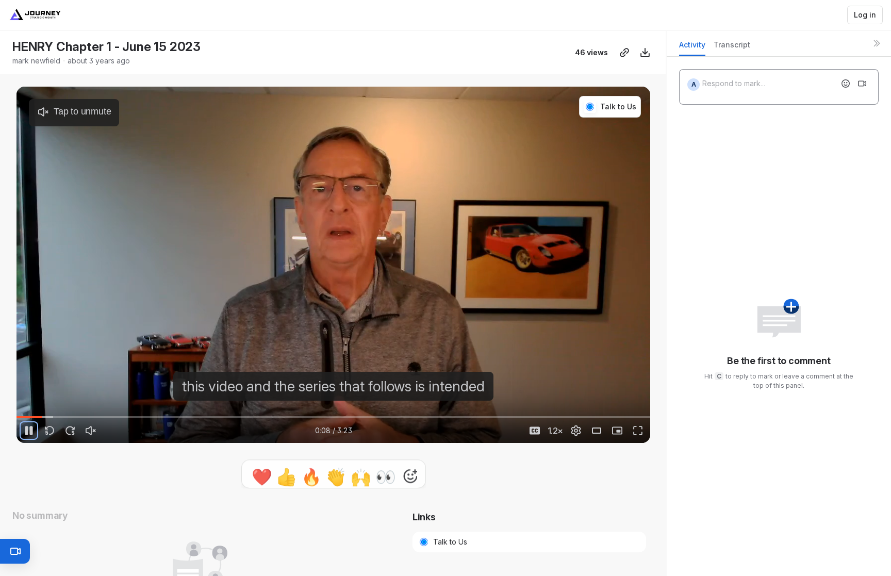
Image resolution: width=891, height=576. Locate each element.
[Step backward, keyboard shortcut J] (49, 430)
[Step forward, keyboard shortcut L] (70, 430)
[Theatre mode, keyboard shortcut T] (596, 430)
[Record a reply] (862, 83)
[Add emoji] (845, 83)
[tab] (692, 47)
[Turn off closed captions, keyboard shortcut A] (534, 430)
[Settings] (576, 430)
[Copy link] (624, 52)
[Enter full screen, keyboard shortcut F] (638, 430)
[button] (333, 469)
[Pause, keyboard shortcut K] (29, 430)
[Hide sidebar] (876, 43)
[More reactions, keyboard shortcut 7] (410, 500)
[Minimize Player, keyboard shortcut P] (617, 430)
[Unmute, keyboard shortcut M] (90, 430)
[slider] (333, 417)
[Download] (645, 52)
